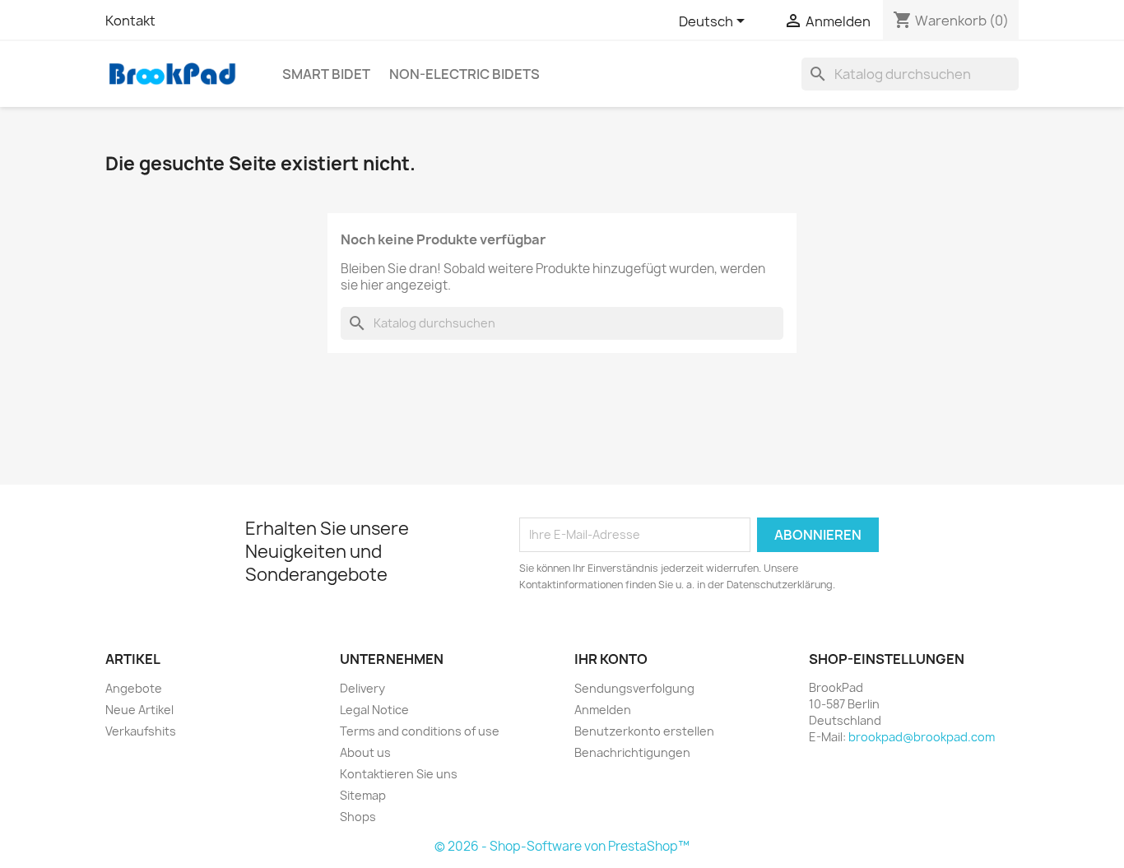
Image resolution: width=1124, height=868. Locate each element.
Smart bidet (326, 74)
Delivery (362, 688)
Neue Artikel (139, 709)
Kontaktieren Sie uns (398, 774)
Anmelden (602, 709)
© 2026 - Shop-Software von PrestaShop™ (562, 846)
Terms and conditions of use (419, 731)
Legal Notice (374, 709)
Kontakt (130, 21)
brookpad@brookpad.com (921, 737)
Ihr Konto (611, 659)
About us (365, 752)
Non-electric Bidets (464, 74)
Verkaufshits (140, 731)
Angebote (133, 688)
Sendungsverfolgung (634, 688)
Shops (358, 816)
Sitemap (363, 795)
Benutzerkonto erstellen (644, 731)
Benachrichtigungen (632, 752)
